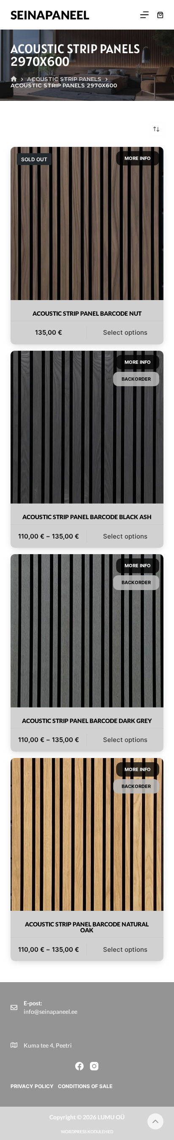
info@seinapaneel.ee (50, 1011)
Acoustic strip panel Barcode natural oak (87, 927)
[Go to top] (155, 1121)
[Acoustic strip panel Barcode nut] (87, 223)
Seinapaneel (50, 15)
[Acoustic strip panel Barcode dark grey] (87, 630)
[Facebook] (79, 1066)
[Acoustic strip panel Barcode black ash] (87, 427)
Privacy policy (32, 1086)
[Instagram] (94, 1066)
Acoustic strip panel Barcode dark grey (87, 720)
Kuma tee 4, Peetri (48, 1045)
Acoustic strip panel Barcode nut (87, 313)
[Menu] (144, 15)
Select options (125, 332)
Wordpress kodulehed (87, 1131)
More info (138, 158)
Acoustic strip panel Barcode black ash (87, 516)
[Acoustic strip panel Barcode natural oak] (87, 834)
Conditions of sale (85, 1086)
